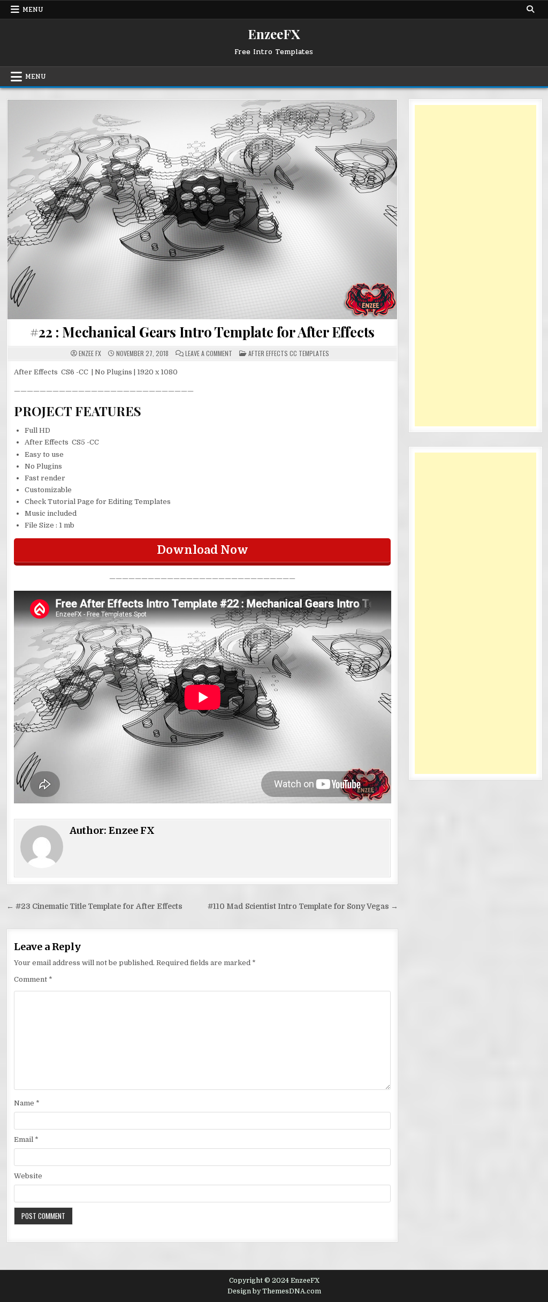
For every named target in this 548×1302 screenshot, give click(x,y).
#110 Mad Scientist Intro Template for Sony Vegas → (303, 906)
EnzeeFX (274, 33)
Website (28, 1176)
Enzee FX (90, 353)
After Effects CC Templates (288, 353)
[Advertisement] (475, 265)
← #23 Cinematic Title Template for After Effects (94, 906)
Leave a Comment (208, 353)
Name (27, 1103)
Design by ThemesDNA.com (274, 1291)
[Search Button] (530, 9)
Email (26, 1139)
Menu (32, 9)
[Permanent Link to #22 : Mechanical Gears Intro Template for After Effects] (202, 209)
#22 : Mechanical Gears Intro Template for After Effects (202, 331)
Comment (33, 979)
